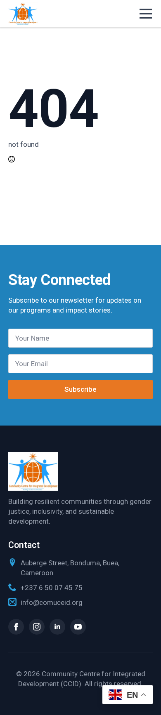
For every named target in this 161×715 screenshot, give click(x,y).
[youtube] (78, 627)
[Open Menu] (146, 13)
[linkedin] (57, 627)
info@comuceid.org (52, 602)
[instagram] (37, 627)
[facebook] (16, 627)
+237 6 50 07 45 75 (52, 587)
